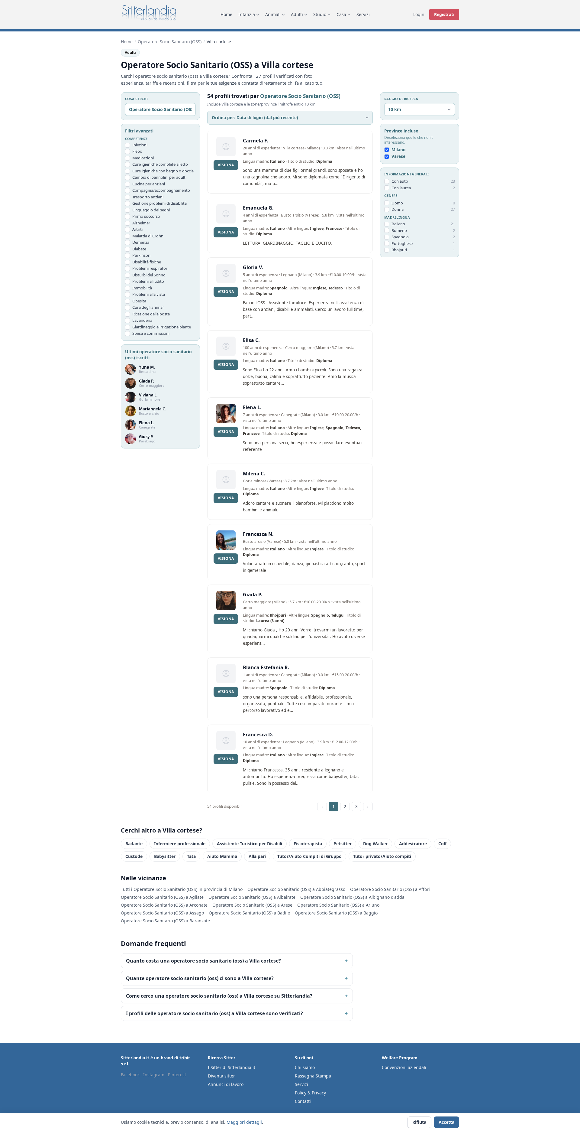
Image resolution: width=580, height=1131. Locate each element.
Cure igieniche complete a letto (160, 164)
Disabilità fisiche (146, 262)
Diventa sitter (221, 1076)
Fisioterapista (308, 843)
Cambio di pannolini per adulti (159, 177)
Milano (398, 150)
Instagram (153, 1074)
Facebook (130, 1074)
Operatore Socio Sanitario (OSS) (169, 41)
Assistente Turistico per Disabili (249, 843)
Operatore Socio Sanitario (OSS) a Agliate (162, 897)
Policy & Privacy (310, 1093)
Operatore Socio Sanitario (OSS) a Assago (162, 913)
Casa (341, 14)
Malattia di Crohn (147, 236)
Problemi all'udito (148, 281)
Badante (134, 843)
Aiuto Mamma (222, 856)
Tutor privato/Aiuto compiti (382, 856)
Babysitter (165, 856)
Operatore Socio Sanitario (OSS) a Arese (252, 905)
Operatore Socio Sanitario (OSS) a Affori (390, 889)
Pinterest (177, 1074)
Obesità (139, 301)
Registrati (444, 14)
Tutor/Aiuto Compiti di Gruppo (309, 856)
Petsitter (343, 843)
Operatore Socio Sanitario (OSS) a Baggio (336, 913)
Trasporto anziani (147, 197)
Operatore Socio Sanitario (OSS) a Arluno (338, 905)
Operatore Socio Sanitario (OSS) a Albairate (251, 897)
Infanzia (246, 14)
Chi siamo (305, 1067)
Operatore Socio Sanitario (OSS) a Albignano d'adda (352, 897)
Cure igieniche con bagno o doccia (163, 171)
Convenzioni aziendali (404, 1067)
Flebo (137, 151)
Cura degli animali (148, 307)
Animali (273, 14)
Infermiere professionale (179, 843)
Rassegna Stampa (313, 1076)
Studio (319, 14)
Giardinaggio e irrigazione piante (161, 327)
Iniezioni (139, 145)
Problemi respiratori (150, 268)
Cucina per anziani (148, 184)
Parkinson (141, 255)
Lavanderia (142, 320)
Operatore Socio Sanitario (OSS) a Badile (249, 913)
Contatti (303, 1101)
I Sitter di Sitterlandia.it (231, 1067)
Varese (398, 156)
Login (418, 14)
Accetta (446, 1122)
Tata (191, 856)
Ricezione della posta (151, 314)
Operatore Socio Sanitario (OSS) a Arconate (164, 905)
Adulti (297, 14)
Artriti (137, 229)
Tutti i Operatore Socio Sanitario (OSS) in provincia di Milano (182, 889)
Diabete (139, 249)
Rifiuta (419, 1122)
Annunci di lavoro (225, 1084)
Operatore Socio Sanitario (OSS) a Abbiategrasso (296, 889)
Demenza (140, 242)
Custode (134, 856)
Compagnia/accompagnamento (161, 190)
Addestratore (413, 843)
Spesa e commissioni (150, 333)
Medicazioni (143, 158)
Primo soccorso (146, 216)
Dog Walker (375, 843)
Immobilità (142, 288)
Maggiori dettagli (244, 1122)
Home (226, 14)
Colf (442, 843)
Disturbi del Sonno (149, 275)
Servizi (363, 14)
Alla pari (257, 856)
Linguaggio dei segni (151, 210)
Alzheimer (141, 223)
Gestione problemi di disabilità (159, 203)
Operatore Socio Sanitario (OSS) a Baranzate (165, 921)
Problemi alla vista (148, 294)
